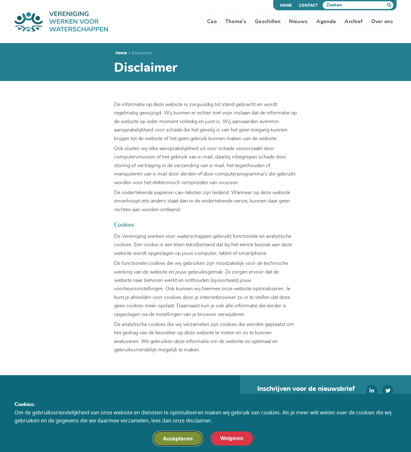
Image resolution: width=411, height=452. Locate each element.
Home (287, 5)
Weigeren (231, 438)
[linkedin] (371, 390)
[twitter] (387, 390)
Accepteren (178, 438)
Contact (308, 5)
